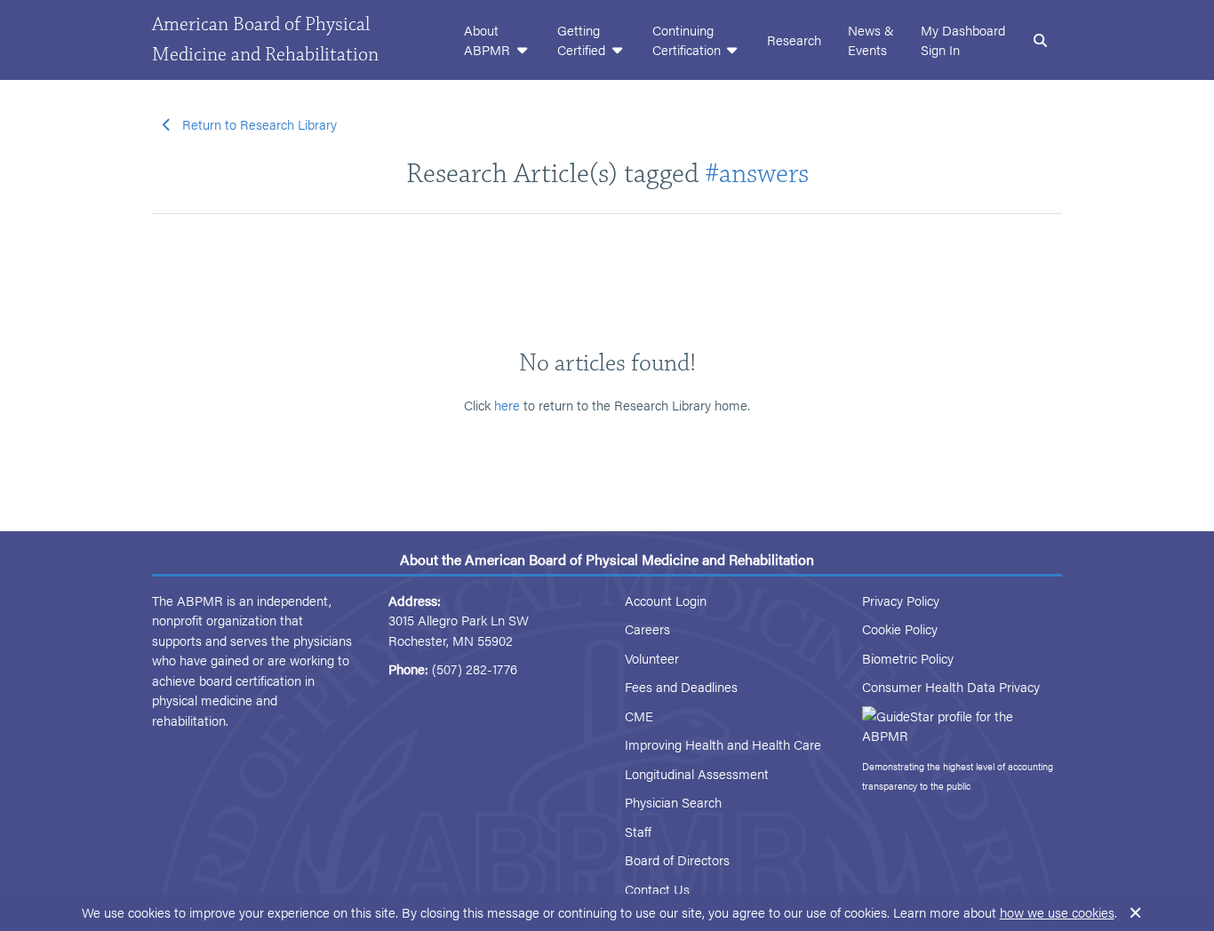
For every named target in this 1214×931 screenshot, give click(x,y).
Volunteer (652, 658)
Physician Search (673, 801)
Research (794, 39)
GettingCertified (583, 40)
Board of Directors (677, 859)
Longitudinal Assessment (697, 773)
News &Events (871, 40)
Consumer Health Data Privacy (951, 686)
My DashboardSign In (963, 40)
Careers (647, 628)
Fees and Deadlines (681, 686)
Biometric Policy (908, 658)
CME (639, 715)
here (507, 404)
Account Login (666, 600)
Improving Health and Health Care (723, 744)
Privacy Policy (900, 600)
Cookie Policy (900, 628)
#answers (757, 173)
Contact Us (657, 888)
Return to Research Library (259, 124)
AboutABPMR (489, 40)
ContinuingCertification (688, 40)
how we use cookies (1057, 912)
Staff (638, 831)
